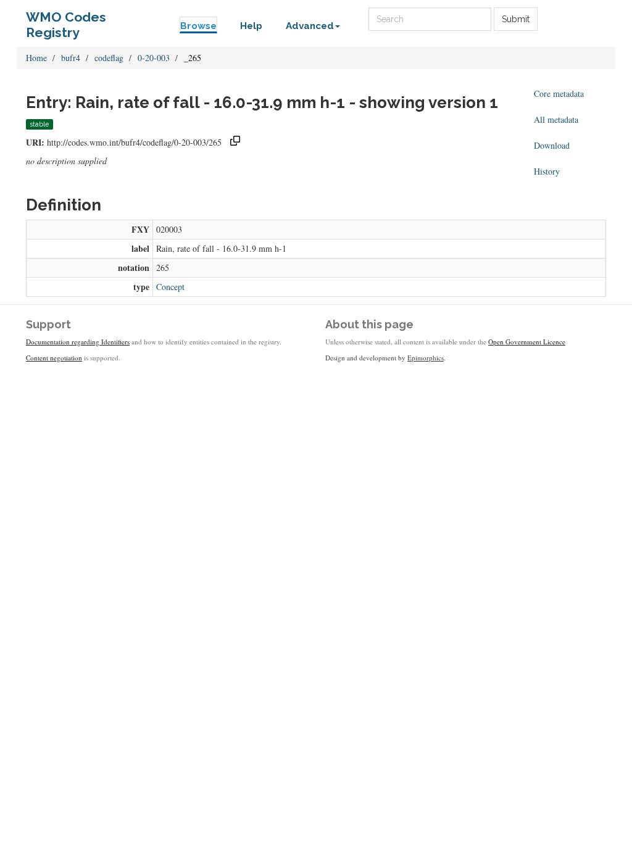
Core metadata (559, 93)
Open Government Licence (526, 341)
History (547, 171)
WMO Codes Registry (66, 20)
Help (251, 25)
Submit (516, 19)
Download (552, 145)
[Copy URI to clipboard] (235, 142)
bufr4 (70, 58)
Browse (198, 25)
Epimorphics (425, 357)
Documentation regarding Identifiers (78, 341)
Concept (170, 287)
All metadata (556, 119)
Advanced (310, 25)
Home (36, 58)
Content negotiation (54, 357)
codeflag (108, 58)
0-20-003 (154, 58)
